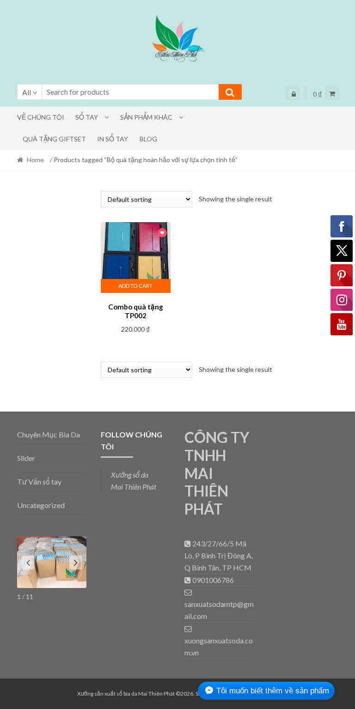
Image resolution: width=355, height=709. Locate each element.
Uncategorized (41, 505)
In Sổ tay (112, 139)
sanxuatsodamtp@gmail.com (219, 610)
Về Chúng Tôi (40, 117)
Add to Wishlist (162, 233)
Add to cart (135, 285)
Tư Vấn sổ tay (39, 481)
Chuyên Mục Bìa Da (48, 434)
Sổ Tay (86, 117)
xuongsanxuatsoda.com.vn (218, 646)
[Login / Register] (294, 94)
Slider (26, 458)
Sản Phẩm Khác (146, 117)
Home (35, 160)
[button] (177, 40)
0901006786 (212, 580)
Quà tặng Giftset (54, 139)
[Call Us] (188, 543)
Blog (148, 139)
